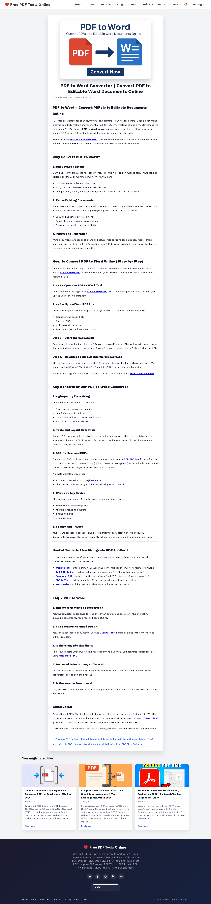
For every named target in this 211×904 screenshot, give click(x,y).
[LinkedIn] (113, 876)
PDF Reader (62, 584)
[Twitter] (90, 876)
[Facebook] (97, 876)
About (92, 4)
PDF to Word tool (70, 272)
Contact (133, 4)
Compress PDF (64, 576)
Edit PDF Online (65, 572)
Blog (120, 4)
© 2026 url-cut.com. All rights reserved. (170, 899)
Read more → (31, 826)
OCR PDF (96, 480)
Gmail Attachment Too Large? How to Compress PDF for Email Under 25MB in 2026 (48, 794)
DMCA (174, 4)
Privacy (148, 4)
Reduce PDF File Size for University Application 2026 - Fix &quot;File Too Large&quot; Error (159, 794)
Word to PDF (63, 567)
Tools (104, 4)
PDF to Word (116, 484)
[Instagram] (105, 876)
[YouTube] (121, 876)
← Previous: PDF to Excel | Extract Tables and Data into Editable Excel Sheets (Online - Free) (103, 739)
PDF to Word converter (83, 139)
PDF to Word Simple (142, 373)
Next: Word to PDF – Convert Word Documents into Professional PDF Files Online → (97, 744)
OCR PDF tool (132, 459)
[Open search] (186, 4)
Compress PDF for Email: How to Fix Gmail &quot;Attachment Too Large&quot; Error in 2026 (102, 794)
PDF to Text (63, 580)
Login (200, 4)
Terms (161, 4)
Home (79, 4)
